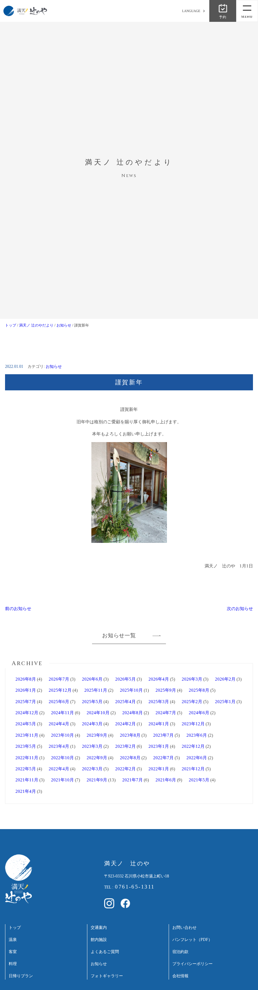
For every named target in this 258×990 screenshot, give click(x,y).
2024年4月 (59, 723)
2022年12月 (193, 746)
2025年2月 (192, 701)
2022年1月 (158, 768)
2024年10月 (98, 712)
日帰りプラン (21, 976)
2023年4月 (59, 746)
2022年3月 (92, 768)
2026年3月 (192, 679)
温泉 (13, 940)
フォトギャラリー (107, 976)
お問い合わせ (184, 928)
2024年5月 (25, 723)
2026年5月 (125, 679)
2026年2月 (225, 679)
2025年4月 (125, 701)
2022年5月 (25, 768)
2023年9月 (97, 735)
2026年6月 (92, 679)
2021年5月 (199, 779)
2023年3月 (92, 746)
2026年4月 (158, 679)
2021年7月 (132, 779)
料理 (13, 964)
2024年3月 (92, 723)
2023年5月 (25, 746)
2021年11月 (26, 779)
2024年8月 (132, 712)
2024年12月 (26, 712)
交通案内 (99, 928)
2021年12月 (193, 768)
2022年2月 (125, 768)
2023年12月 (193, 723)
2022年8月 (130, 757)
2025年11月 (95, 690)
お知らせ (63, 325)
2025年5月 (92, 701)
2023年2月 (125, 746)
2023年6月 (196, 735)
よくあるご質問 (105, 952)
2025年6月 (59, 701)
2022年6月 (196, 757)
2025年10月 (131, 690)
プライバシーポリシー (192, 964)
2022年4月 (59, 768)
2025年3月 (158, 701)
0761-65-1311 (135, 887)
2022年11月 (26, 757)
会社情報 (180, 976)
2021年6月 (166, 779)
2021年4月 (25, 791)
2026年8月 (25, 679)
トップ (10, 325)
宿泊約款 (180, 952)
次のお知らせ (240, 608)
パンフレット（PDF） (192, 940)
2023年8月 (130, 735)
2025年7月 (25, 701)
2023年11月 (26, 735)
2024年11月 (62, 712)
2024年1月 (158, 723)
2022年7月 (163, 757)
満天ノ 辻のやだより (36, 325)
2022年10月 (62, 757)
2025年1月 (225, 701)
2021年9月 (97, 779)
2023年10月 (62, 735)
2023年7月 (163, 735)
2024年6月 (199, 712)
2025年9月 (166, 690)
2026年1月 (25, 690)
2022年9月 (97, 757)
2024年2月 (125, 723)
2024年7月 (166, 712)
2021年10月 (62, 779)
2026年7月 (59, 679)
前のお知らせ (18, 608)
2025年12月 (60, 690)
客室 (13, 952)
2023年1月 (158, 746)
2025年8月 (199, 690)
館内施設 (99, 940)
